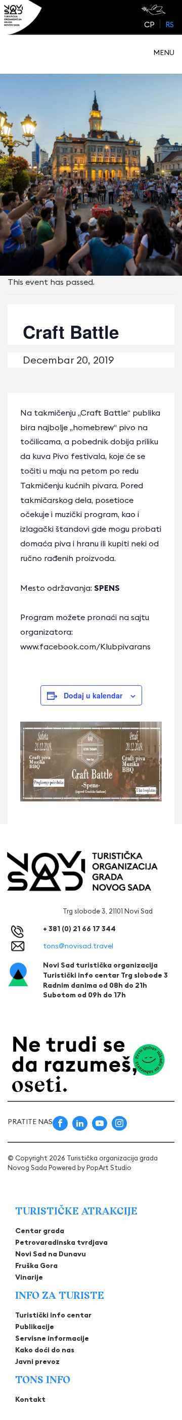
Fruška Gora (36, 1265)
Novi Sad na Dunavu (50, 1253)
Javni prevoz (37, 1361)
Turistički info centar (53, 1315)
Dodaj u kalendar (93, 695)
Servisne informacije (52, 1338)
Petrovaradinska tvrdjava (61, 1242)
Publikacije (34, 1326)
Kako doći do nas (44, 1349)
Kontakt (30, 1399)
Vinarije (29, 1277)
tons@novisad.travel (78, 945)
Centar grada (39, 1230)
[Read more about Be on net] (154, 9)
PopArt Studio (108, 1167)
